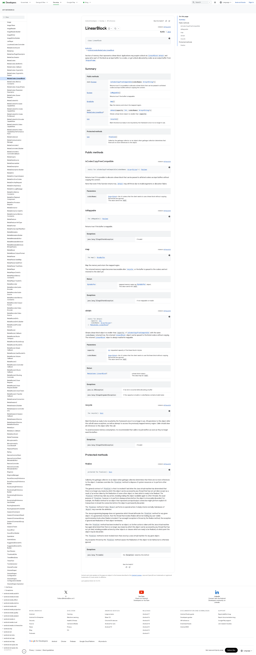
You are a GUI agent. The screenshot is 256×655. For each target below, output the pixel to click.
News (31, 627)
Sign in (251, 2)
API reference (8, 10)
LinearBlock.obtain (156, 56)
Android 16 (146, 617)
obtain (112, 110)
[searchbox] (13, 17)
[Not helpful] (169, 20)
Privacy (69, 627)
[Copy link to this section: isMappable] (98, 211)
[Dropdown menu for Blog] (91, 2)
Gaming (69, 614)
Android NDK (184, 627)
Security (31, 620)
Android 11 (146, 633)
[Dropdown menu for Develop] (61, 2)
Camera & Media (72, 624)
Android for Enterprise (36, 617)
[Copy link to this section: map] (91, 249)
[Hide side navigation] (24, 651)
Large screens (109, 614)
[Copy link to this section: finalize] (94, 464)
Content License (137, 575)
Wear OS (108, 617)
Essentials (24, 2)
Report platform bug (224, 614)
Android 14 (146, 624)
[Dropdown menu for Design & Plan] (48, 2)
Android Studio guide (187, 614)
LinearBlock (121, 335)
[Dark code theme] (169, 38)
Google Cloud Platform (87, 641)
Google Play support (224, 620)
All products (102, 641)
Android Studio (240, 2)
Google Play (71, 2)
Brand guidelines (48, 650)
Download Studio (185, 624)
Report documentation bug (226, 617)
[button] (13, 587)
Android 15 (146, 620)
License (38, 650)
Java (169, 32)
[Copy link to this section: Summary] (98, 69)
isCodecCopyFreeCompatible (121, 82)
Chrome (63, 641)
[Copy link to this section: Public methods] (105, 152)
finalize (112, 137)
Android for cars (110, 624)
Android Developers (91, 21)
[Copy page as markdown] (115, 28)
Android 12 (146, 630)
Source (31, 624)
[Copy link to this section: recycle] (94, 405)
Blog (86, 2)
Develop (56, 2)
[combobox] (202, 2)
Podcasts (32, 633)
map (111, 101)
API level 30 (167, 27)
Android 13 (146, 627)
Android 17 (146, 614)
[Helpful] (166, 20)
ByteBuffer (141, 284)
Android (31, 614)
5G (68, 630)
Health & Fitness (72, 620)
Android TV (108, 627)
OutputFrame (90, 60)
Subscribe (231, 650)
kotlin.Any (88, 48)
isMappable (114, 93)
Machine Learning (72, 617)
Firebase (73, 641)
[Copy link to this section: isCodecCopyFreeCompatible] (116, 161)
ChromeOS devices (111, 620)
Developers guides (186, 617)
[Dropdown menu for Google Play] (77, 2)
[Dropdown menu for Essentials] (31, 2)
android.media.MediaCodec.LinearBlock (101, 50)
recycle (113, 119)
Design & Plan (40, 2)
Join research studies (225, 624)
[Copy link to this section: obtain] (93, 311)
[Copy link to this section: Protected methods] (110, 455)
